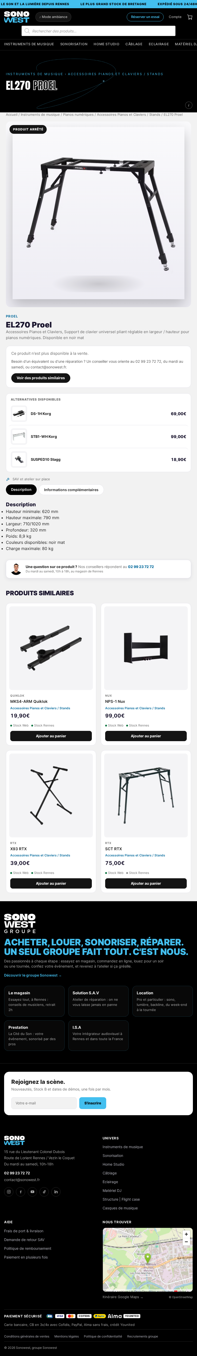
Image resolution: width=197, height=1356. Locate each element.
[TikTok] (44, 1192)
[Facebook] (20, 1192)
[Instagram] (8, 1192)
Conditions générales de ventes (26, 1336)
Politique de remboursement (27, 1248)
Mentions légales (66, 1336)
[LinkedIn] (56, 1192)
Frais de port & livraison (23, 1231)
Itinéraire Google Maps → (123, 1297)
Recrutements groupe (142, 1336)
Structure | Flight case (121, 1199)
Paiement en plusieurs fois (26, 1257)
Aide (8, 1222)
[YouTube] (32, 1192)
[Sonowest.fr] (16, 17)
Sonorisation (74, 44)
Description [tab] (21, 489)
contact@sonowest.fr (22, 1179)
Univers (111, 1138)
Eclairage (159, 44)
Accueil (11, 115)
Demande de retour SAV (24, 1239)
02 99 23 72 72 (141, 566)
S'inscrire (92, 1103)
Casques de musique (120, 1208)
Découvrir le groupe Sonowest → (33, 975)
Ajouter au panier (51, 736)
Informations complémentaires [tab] (71, 490)
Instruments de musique (29, 44)
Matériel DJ (112, 1190)
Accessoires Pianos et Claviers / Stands (128, 115)
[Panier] (190, 17)
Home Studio (106, 44)
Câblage (133, 44)
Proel (12, 316)
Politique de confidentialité (103, 1336)
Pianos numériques (78, 115)
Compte (175, 17)
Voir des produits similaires (41, 378)
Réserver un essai (145, 17)
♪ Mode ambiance (53, 17)
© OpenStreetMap (181, 1297)
